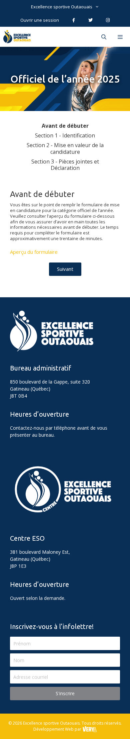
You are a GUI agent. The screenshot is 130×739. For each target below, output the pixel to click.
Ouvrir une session (39, 20)
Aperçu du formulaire (34, 251)
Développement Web (53, 729)
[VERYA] (89, 729)
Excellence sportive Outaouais (61, 7)
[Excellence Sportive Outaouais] (18, 37)
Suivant (65, 269)
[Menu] (121, 37)
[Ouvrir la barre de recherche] (103, 37)
